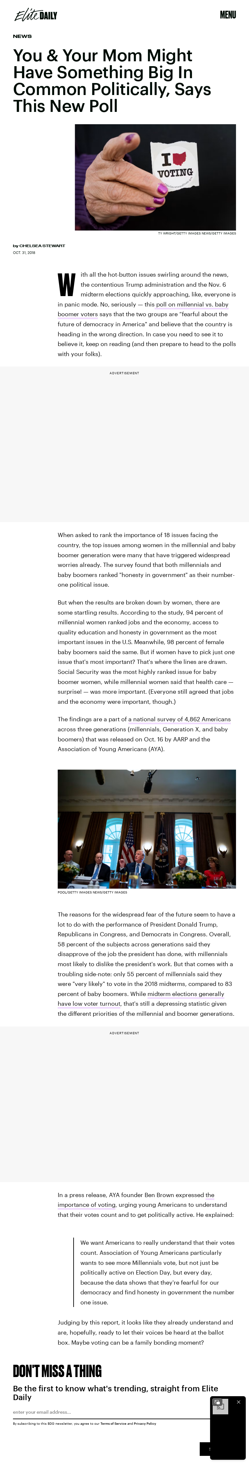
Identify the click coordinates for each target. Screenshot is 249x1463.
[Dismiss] (238, 1402)
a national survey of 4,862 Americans (179, 719)
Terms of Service (113, 1423)
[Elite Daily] (36, 14)
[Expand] (217, 1402)
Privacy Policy (145, 1423)
